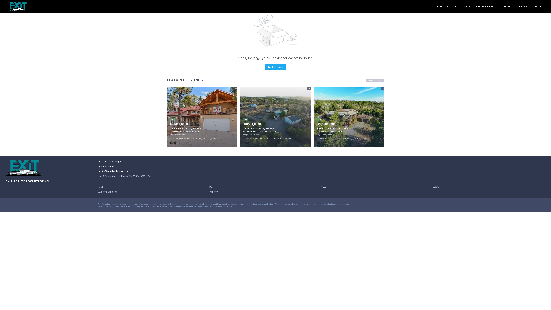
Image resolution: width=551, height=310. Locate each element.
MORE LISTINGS (375, 80)
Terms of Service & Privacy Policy (157, 206)
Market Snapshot (486, 7)
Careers (506, 7)
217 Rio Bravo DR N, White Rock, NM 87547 (260, 132)
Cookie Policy (177, 206)
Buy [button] (449, 7)
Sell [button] (457, 7)
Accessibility (229, 206)
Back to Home (275, 67)
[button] (101, 187)
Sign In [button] (538, 7)
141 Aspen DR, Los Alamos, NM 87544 (185, 132)
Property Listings (207, 206)
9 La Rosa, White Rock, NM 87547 (329, 132)
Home (439, 7)
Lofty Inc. (111, 206)
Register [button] (524, 7)
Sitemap (219, 206)
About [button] (468, 7)
